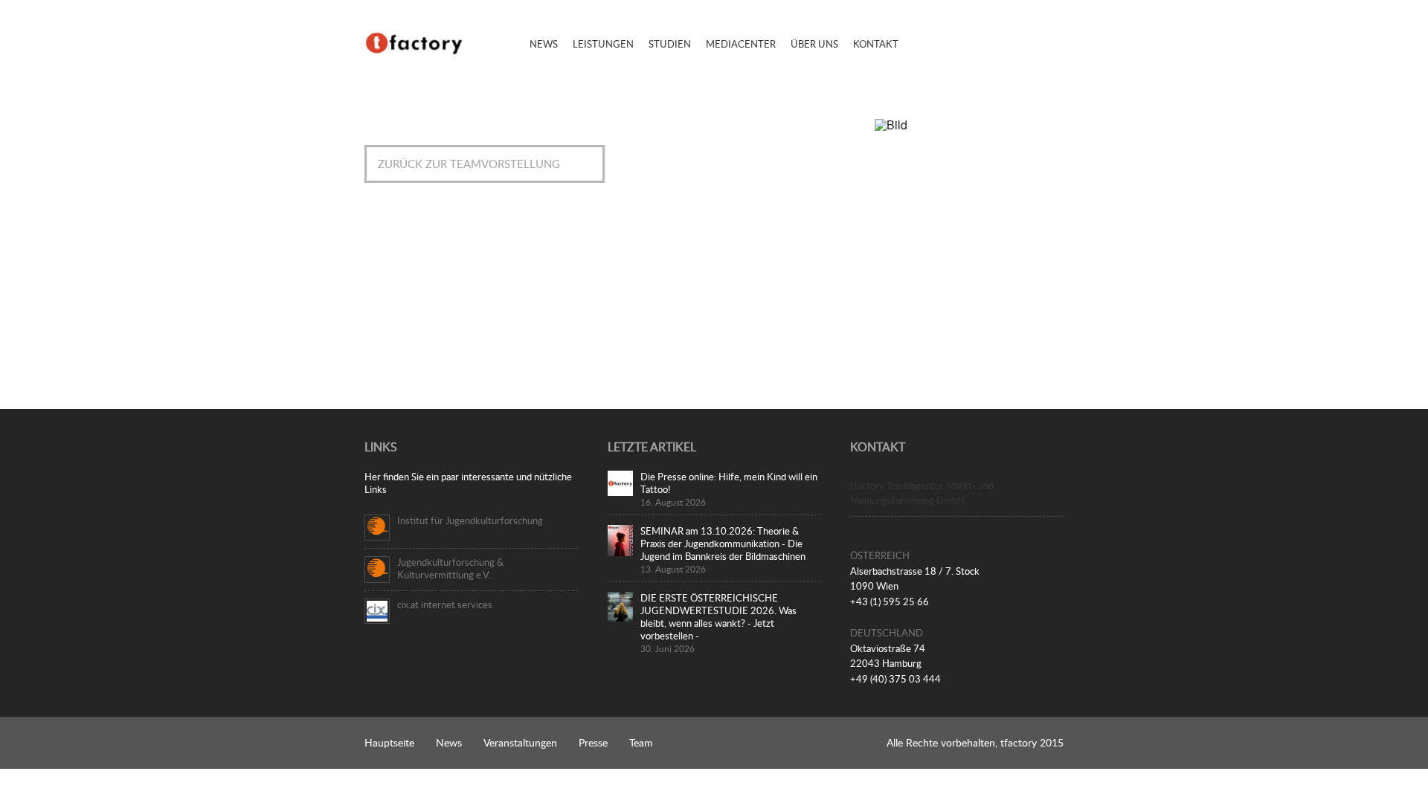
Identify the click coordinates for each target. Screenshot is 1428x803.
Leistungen (603, 44)
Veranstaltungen (520, 742)
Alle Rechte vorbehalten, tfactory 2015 (975, 742)
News (544, 44)
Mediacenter (741, 44)
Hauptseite (389, 742)
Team (641, 742)
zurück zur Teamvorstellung (469, 163)
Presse (593, 742)
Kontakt (875, 44)
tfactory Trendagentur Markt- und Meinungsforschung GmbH (922, 493)
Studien (670, 44)
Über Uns (814, 44)
